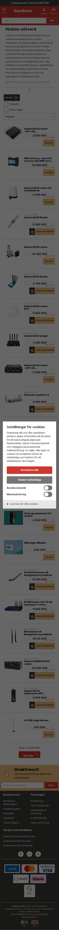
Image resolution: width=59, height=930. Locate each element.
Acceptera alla (29, 469)
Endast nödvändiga (29, 479)
